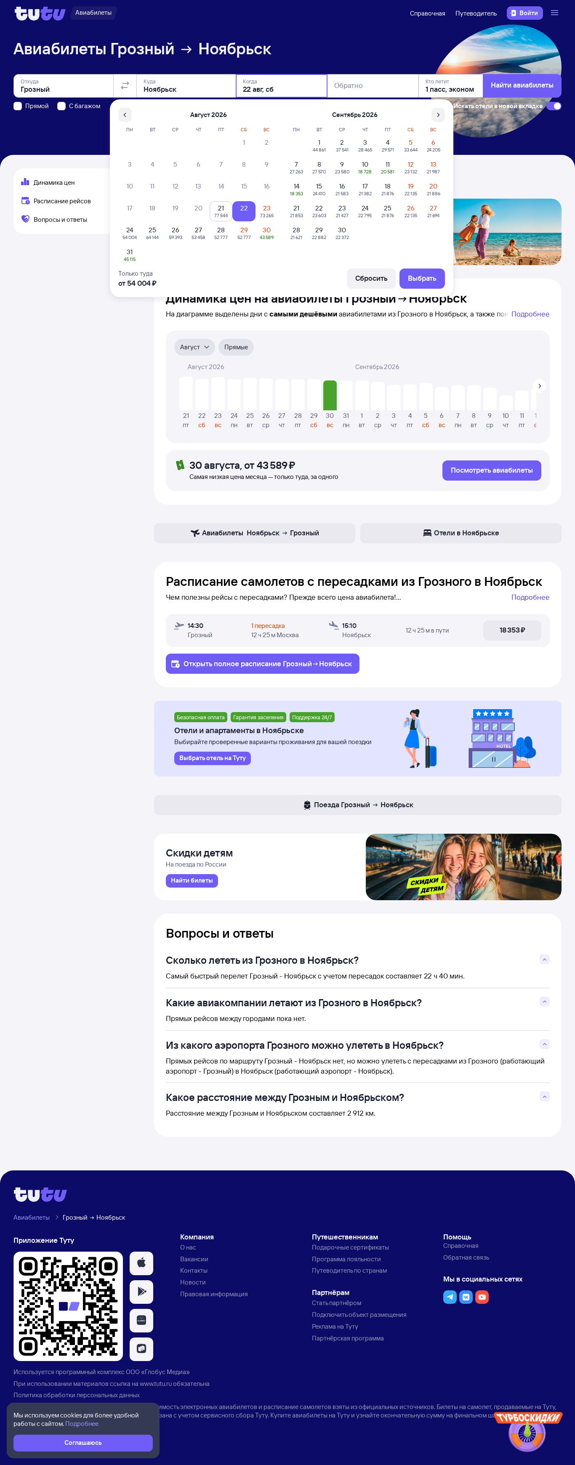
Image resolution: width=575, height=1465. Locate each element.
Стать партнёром (336, 1303)
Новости (193, 1282)
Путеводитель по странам (349, 1270)
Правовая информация (214, 1294)
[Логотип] (40, 13)
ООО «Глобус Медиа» (158, 1372)
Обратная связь (466, 1257)
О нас (188, 1247)
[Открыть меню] (556, 13)
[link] (192, 881)
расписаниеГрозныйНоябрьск (296, 663)
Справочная (427, 13)
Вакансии (194, 1259)
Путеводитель (476, 13)
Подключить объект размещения (359, 1315)
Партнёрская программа (348, 1338)
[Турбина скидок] (528, 1434)
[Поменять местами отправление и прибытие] (125, 86)
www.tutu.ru (156, 1384)
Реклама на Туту (335, 1326)
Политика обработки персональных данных (76, 1395)
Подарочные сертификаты (350, 1247)
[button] (141, 1263)
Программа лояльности (346, 1259)
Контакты (194, 1270)
